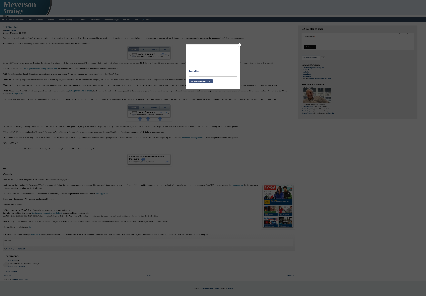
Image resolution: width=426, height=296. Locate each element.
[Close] (239, 45)
